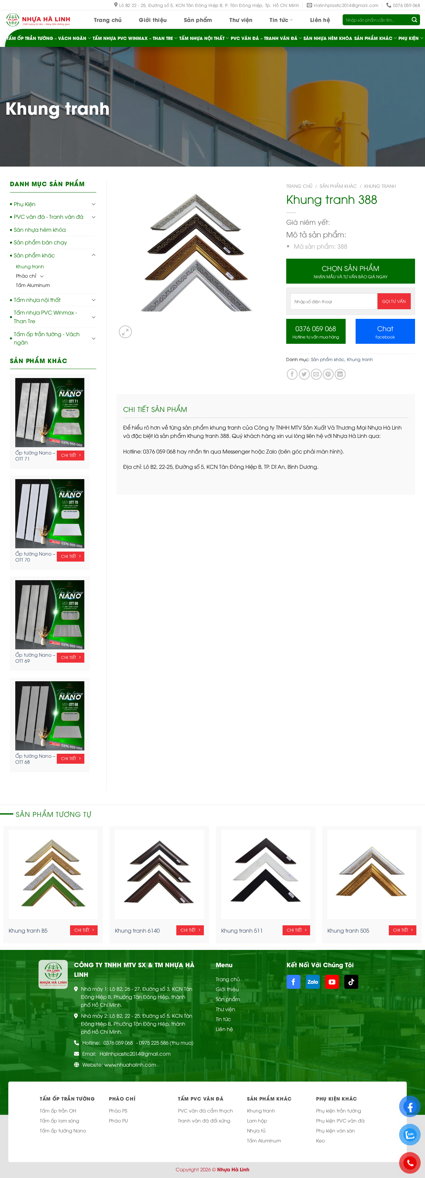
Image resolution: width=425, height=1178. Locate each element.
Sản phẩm (198, 19)
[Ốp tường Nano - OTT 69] (49, 614)
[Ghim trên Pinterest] (328, 374)
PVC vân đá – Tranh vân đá (264, 38)
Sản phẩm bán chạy (40, 242)
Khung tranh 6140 (137, 930)
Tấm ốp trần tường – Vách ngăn (46, 38)
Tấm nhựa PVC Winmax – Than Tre (133, 38)
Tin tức (279, 19)
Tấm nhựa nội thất (201, 38)
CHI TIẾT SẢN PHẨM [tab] (155, 408)
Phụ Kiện (408, 38)
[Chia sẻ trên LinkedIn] (340, 374)
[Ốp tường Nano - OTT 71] (49, 412)
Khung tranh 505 (348, 930)
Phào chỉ (26, 275)
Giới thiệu (153, 19)
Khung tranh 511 (242, 930)
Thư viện (241, 19)
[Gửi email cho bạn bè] (316, 374)
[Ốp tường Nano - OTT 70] (49, 513)
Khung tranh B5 (28, 930)
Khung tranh (30, 266)
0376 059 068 (118, 1042)
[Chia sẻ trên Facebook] (292, 374)
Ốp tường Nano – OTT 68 (35, 759)
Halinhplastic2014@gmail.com (135, 1053)
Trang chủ (108, 19)
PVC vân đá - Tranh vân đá (48, 216)
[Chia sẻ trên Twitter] (304, 374)
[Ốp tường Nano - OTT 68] (49, 715)
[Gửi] (414, 20)
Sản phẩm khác (373, 38)
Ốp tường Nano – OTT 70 (35, 557)
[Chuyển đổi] (93, 204)
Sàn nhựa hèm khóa (327, 38)
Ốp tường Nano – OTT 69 (35, 658)
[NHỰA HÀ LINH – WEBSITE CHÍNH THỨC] (38, 20)
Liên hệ (320, 19)
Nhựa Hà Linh (233, 1169)
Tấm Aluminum (33, 285)
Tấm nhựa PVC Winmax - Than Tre (45, 317)
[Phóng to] (125, 332)
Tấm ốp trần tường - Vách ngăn (47, 338)
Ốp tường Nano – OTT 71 (35, 455)
